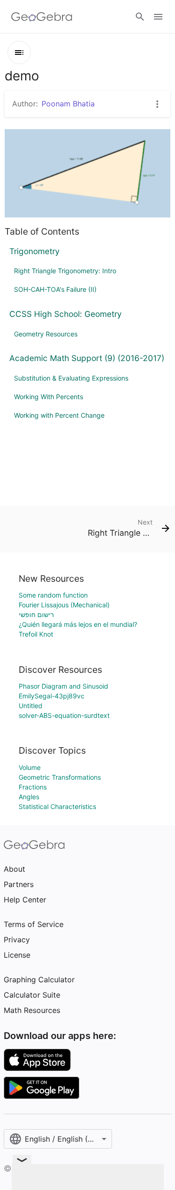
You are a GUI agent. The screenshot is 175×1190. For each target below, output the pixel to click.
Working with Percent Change (59, 415)
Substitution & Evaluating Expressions (71, 378)
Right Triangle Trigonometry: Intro (65, 271)
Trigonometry (34, 251)
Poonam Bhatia (68, 103)
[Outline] (19, 52)
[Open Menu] (158, 16)
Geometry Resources (45, 334)
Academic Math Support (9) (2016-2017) (86, 358)
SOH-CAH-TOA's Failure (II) (55, 289)
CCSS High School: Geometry (65, 314)
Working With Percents (48, 397)
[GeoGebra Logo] (41, 16)
